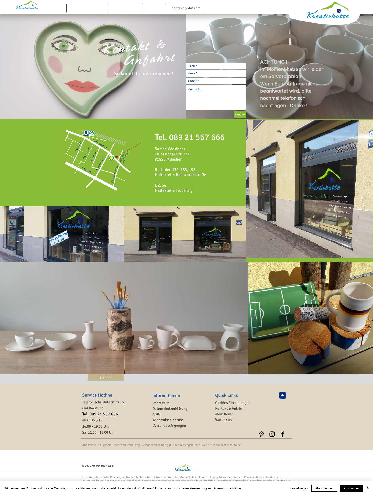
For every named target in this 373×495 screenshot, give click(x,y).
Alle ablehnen (324, 488)
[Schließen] (367, 488)
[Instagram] (272, 434)
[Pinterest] (261, 434)
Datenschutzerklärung (228, 488)
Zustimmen (351, 488)
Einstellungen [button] (299, 488)
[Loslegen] (282, 395)
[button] (233, 403)
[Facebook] (282, 434)
